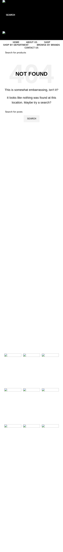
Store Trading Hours (16, 528)
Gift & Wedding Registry (14, 502)
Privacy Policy (9, 482)
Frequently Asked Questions (17, 519)
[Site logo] (11, 2)
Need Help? (9, 496)
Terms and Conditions (13, 487)
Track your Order (11, 513)
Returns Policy (9, 508)
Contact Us (7, 470)
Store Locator (9, 476)
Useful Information (15, 465)
